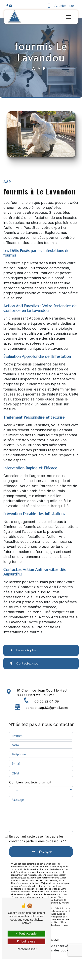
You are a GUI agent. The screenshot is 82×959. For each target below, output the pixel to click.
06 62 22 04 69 (46, 701)
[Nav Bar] (68, 17)
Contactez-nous (28, 663)
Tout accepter (28, 933)
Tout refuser (27, 941)
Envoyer (45, 851)
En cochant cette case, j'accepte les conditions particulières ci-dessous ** (37, 838)
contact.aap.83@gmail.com (47, 708)
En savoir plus (26, 650)
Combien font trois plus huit (30, 782)
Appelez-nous (64, 6)
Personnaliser (26, 949)
